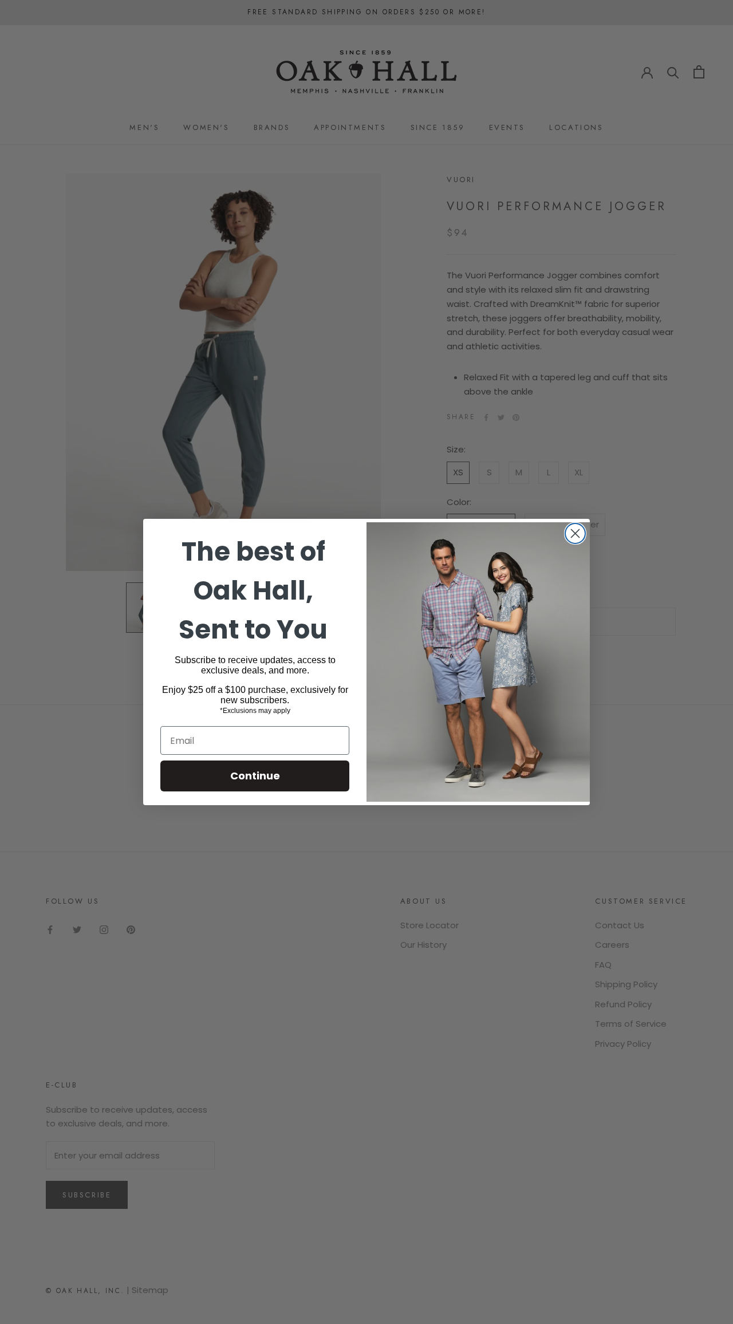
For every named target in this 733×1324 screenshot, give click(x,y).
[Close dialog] (575, 533)
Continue (255, 776)
